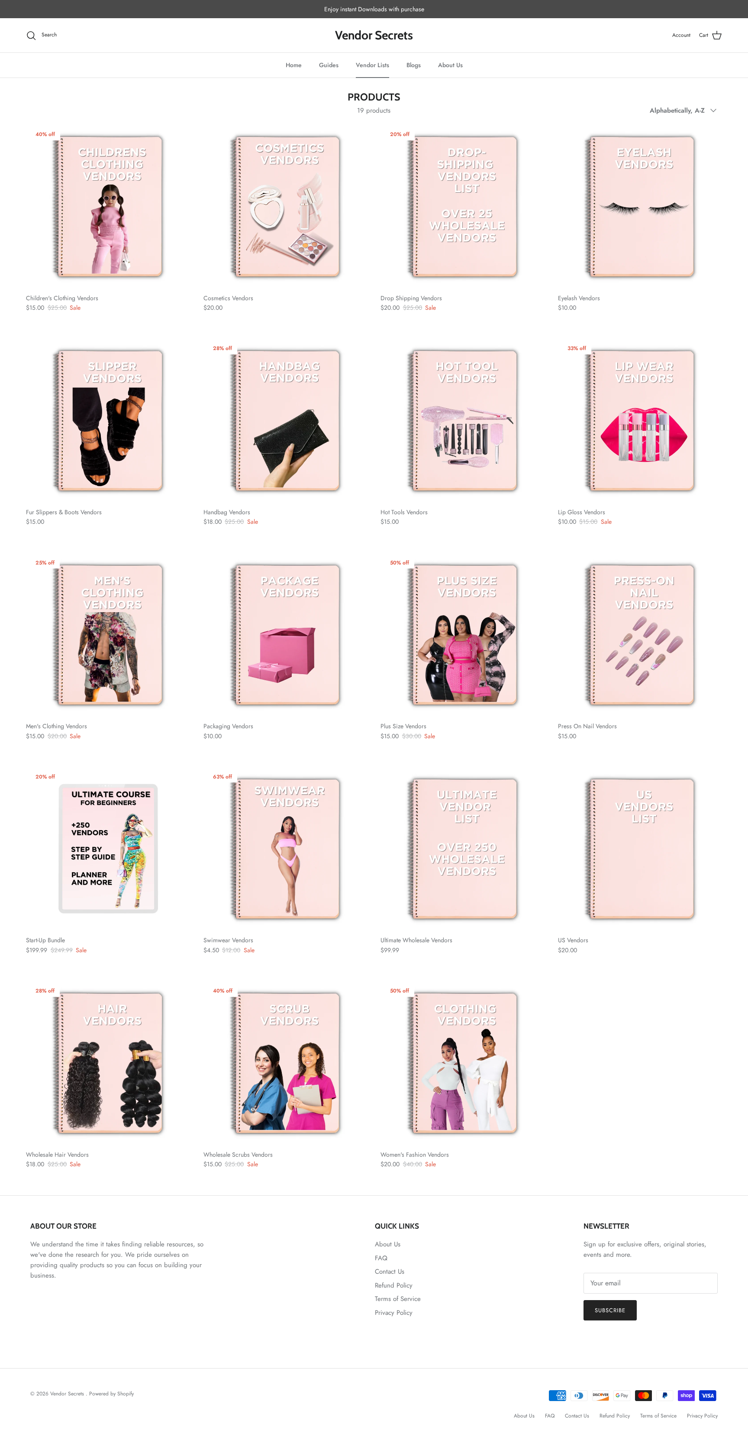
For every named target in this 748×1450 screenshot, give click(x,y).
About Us (450, 65)
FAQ (381, 1258)
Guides (329, 65)
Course (379, 9)
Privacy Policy (394, 1312)
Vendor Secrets (68, 1394)
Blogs (413, 65)
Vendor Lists (372, 65)
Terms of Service (398, 1299)
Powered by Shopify (111, 1394)
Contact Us (389, 1271)
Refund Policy (394, 1285)
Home (294, 65)
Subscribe (610, 1310)
